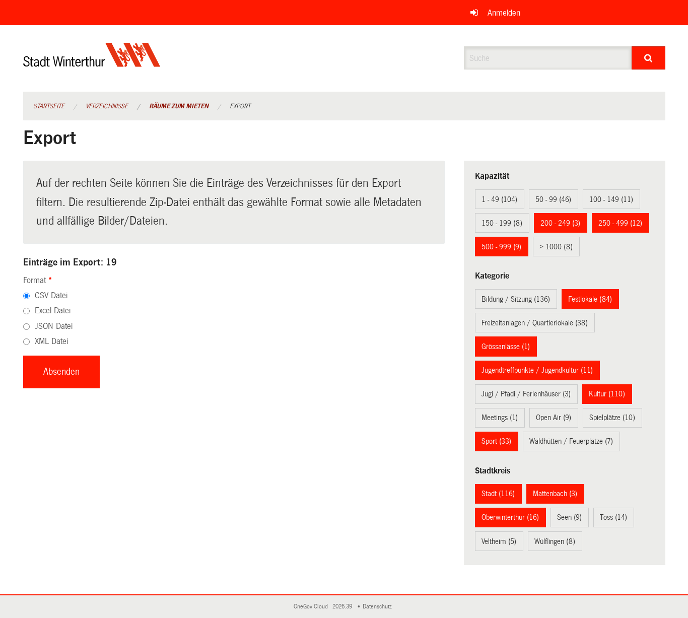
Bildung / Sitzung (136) (515, 299)
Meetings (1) (499, 418)
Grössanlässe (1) (505, 346)
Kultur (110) (607, 394)
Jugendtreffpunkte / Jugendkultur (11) (537, 370)
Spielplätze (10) (612, 418)
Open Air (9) (553, 418)
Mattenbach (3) (555, 494)
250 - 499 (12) (620, 223)
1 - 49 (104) (499, 199)
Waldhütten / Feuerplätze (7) (571, 441)
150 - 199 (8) (501, 223)
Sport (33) (496, 441)
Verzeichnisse (107, 106)
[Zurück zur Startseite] (92, 63)
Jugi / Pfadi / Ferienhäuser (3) (526, 394)
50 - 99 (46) (553, 199)
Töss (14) (613, 517)
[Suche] (648, 58)
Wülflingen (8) (554, 541)
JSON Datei (54, 326)
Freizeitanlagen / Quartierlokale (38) (534, 323)
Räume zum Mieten (179, 106)
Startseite (48, 106)
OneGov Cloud (312, 606)
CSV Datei (51, 295)
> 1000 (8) (556, 247)
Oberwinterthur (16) (510, 517)
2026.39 (343, 606)
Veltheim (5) (498, 541)
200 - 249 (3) (560, 223)
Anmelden (504, 13)
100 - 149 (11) (611, 199)
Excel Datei (53, 310)
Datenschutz (379, 606)
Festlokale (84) (590, 299)
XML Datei (51, 341)
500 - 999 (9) (501, 247)
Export (240, 106)
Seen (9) (569, 517)
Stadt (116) (498, 494)
